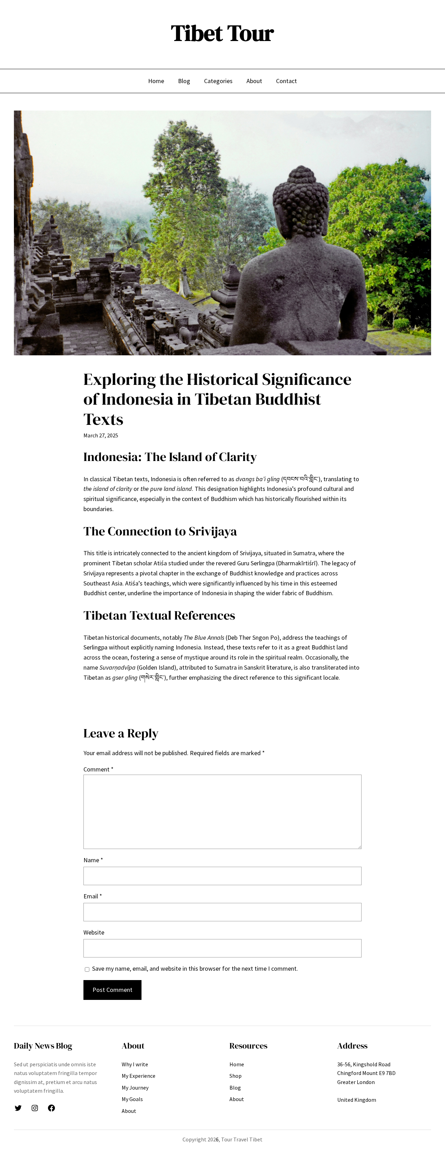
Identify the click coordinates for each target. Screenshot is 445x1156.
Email (92, 896)
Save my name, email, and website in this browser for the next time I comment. (195, 968)
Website (93, 932)
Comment (98, 769)
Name (93, 860)
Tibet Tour (222, 33)
